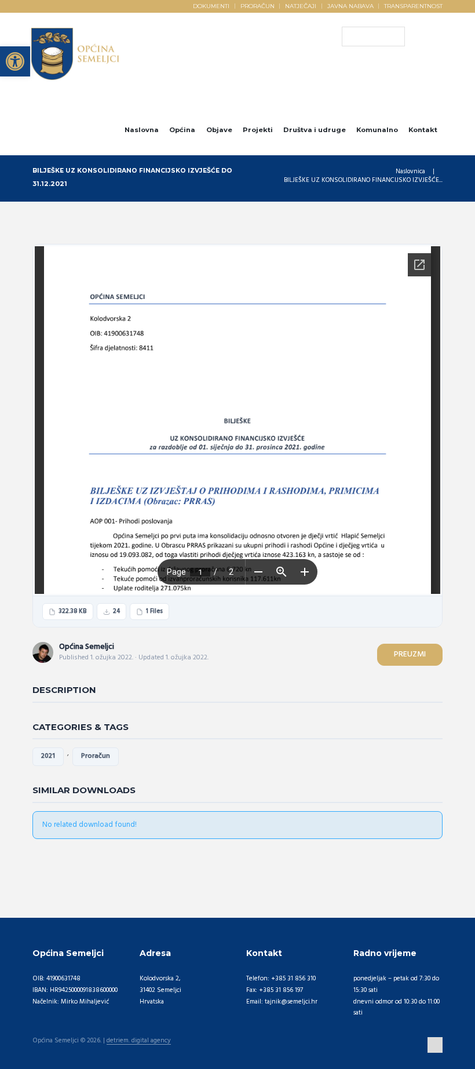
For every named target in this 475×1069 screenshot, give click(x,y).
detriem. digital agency (139, 1041)
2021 (48, 756)
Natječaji (300, 5)
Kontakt (422, 130)
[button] (15, 61)
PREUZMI (410, 654)
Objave (219, 130)
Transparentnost (413, 5)
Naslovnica (410, 171)
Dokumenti (211, 5)
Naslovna (142, 130)
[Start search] (350, 36)
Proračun (257, 5)
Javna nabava (350, 5)
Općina (182, 130)
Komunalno (377, 130)
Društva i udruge (314, 130)
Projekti (258, 130)
